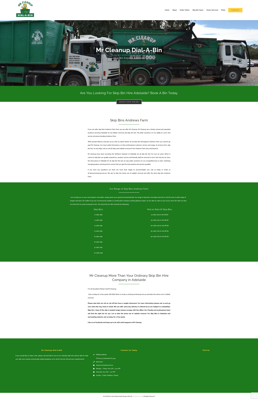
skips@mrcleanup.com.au (104, 365)
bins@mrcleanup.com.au (98, 173)
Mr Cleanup (133, 129)
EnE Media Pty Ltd (137, 396)
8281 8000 (99, 362)
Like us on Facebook (95, 322)
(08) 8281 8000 (114, 294)
